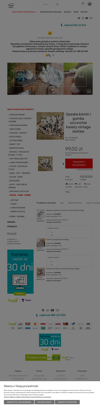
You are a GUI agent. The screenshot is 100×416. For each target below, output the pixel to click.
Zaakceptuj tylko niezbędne (19, 402)
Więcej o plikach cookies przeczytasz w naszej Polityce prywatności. (27, 397)
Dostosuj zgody (44, 402)
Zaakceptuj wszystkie (67, 402)
